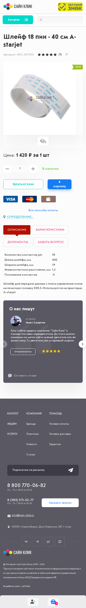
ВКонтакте (26, 541)
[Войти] (33, 601)
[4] (51, 55)
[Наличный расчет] (48, 199)
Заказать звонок (60, 502)
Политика (32, 434)
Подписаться (70, 470)
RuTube (48, 541)
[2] (43, 55)
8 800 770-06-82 (26, 485)
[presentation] (3, 344)
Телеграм (37, 541)
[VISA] (10, 199)
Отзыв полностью (23, 352)
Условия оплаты (59, 424)
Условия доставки (60, 434)
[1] (39, 55)
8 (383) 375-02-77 (20, 500)
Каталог (14, 19)
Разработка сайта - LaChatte (16, 586)
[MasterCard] (29, 199)
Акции (12, 424)
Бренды (31, 424)
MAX (60, 541)
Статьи (30, 454)
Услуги (12, 434)
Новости (31, 444)
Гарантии (55, 444)
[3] (47, 55)
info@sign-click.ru (23, 515)
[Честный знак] (70, 6)
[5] (55, 55)
